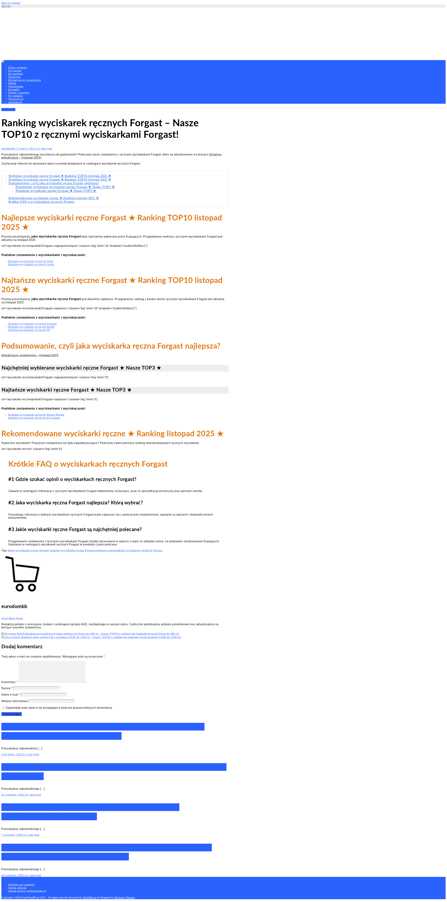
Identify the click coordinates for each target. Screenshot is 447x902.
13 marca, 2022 (26, 148)
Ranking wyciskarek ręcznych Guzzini (32, 323)
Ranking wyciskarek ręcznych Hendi (31, 326)
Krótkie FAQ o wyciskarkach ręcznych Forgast (41, 201)
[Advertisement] (223, 33)
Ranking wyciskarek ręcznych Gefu (30, 261)
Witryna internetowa (14, 701)
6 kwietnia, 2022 (12, 754)
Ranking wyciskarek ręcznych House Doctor (36, 414)
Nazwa (7, 688)
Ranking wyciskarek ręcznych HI (29, 329)
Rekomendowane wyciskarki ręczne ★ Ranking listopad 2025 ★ (54, 198)
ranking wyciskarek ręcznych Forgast (139, 550)
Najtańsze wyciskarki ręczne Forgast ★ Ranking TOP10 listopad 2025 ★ (60, 179)
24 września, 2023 (13, 875)
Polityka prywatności (21, 884)
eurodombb (8, 148)
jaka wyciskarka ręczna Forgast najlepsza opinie (85, 550)
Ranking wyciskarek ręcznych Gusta (31, 264)
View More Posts (12, 618)
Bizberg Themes (125, 897)
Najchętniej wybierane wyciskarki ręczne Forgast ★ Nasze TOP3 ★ (65, 187)
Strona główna (17, 887)
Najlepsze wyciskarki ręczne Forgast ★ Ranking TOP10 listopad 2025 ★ (60, 175)
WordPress (89, 897)
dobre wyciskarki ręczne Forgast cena (31, 550)
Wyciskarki (8, 109)
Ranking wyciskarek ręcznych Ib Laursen (34, 417)
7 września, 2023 (12, 834)
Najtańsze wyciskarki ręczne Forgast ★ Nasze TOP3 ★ (56, 190)
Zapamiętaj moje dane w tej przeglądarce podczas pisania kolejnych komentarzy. (59, 707)
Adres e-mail (10, 694)
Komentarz (9, 682)
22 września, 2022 (13, 794)
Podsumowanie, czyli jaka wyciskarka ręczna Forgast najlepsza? (54, 183)
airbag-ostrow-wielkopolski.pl (27, 890)
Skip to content (10, 2)
